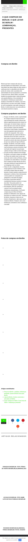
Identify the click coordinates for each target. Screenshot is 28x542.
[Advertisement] (14, 46)
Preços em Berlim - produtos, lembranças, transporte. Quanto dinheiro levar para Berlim (15, 393)
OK (20, 540)
